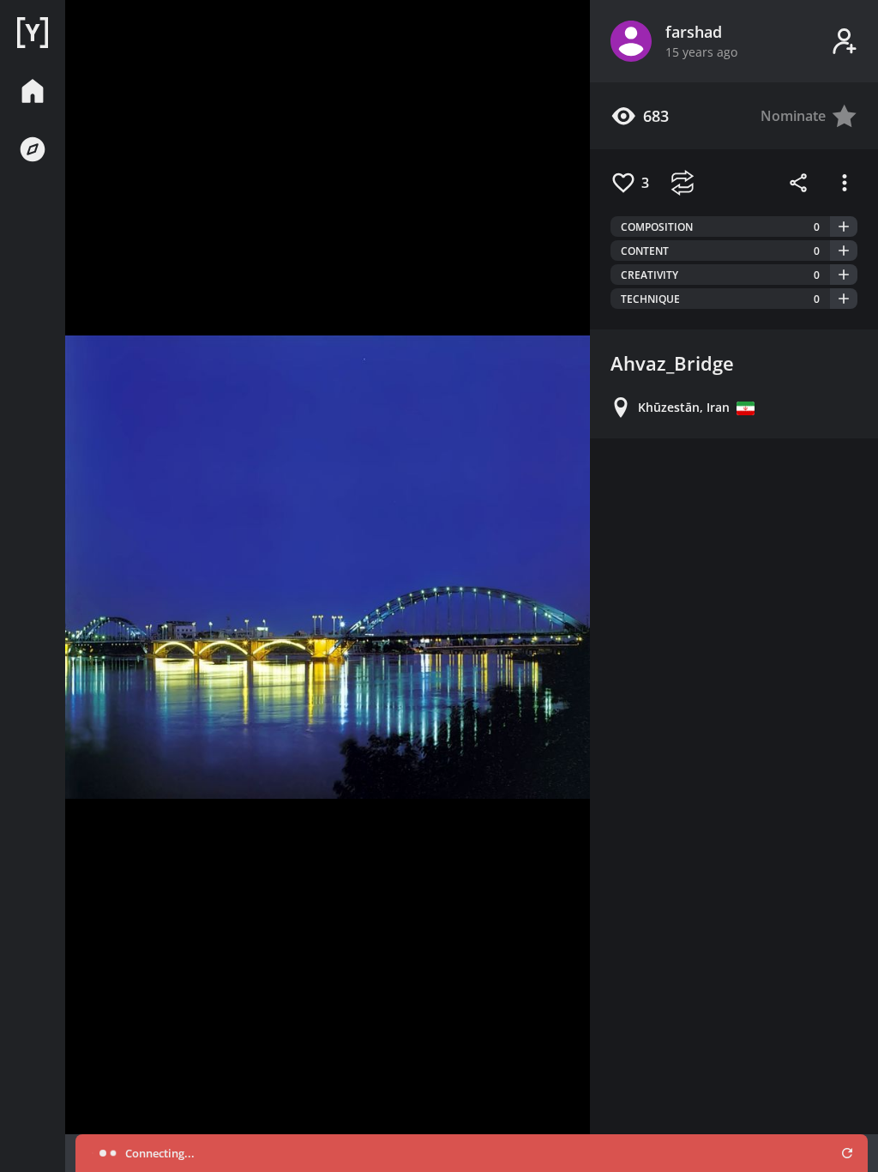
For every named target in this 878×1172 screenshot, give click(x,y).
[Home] (32, 32)
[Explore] (32, 149)
